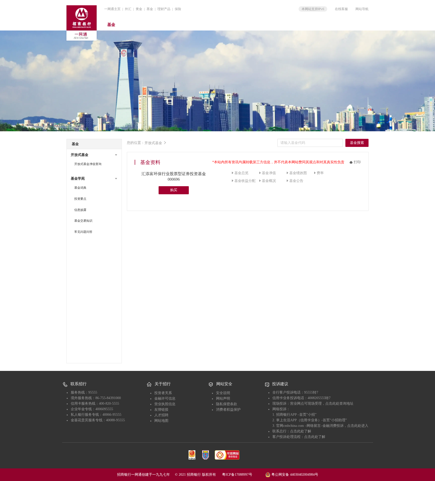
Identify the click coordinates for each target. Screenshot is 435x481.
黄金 (139, 9)
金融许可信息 (164, 398)
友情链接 (161, 409)
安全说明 (223, 393)
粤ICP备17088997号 (243, 474)
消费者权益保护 (228, 409)
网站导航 (362, 9)
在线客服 (341, 9)
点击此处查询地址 (339, 403)
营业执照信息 (164, 404)
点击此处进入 (357, 426)
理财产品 (163, 9)
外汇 (128, 9)
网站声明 (223, 398)
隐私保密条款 (226, 404)
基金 (150, 9)
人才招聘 (161, 415)
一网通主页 (112, 9)
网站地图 (161, 421)
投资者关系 (163, 393)
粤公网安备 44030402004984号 (294, 474)
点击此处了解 (300, 431)
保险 (178, 9)
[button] (94, 155)
